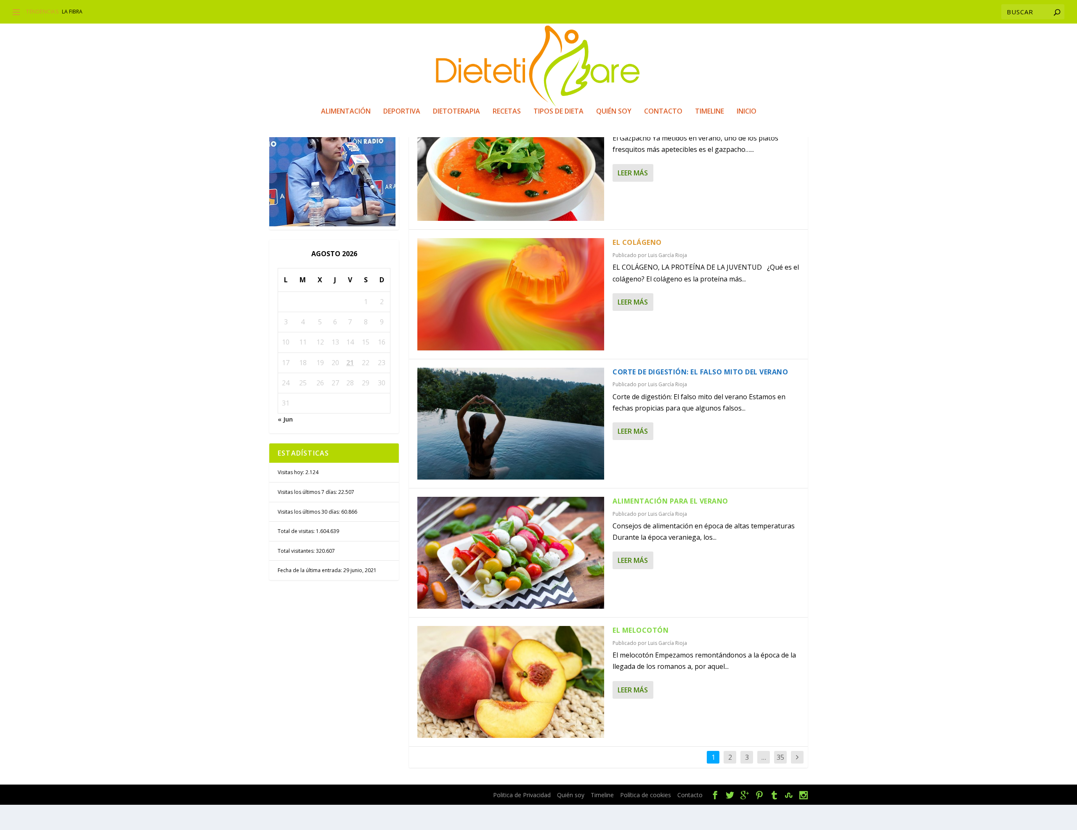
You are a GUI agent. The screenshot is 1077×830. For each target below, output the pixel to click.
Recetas (507, 112)
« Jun (285, 419)
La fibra (72, 11)
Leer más (633, 173)
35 (780, 757)
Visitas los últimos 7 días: (308, 492)
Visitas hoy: (291, 472)
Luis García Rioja (667, 255)
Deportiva (401, 112)
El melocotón (640, 630)
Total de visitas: (297, 531)
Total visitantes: (297, 550)
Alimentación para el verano (670, 501)
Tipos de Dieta (558, 112)
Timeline (709, 112)
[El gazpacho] (510, 165)
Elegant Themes (340, 795)
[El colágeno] (510, 294)
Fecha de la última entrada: (310, 570)
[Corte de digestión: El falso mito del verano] (510, 424)
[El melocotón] (510, 682)
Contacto (663, 112)
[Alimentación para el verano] (510, 553)
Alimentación (346, 112)
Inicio (746, 112)
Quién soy (613, 112)
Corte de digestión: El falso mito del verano (700, 372)
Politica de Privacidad (522, 795)
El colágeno (637, 242)
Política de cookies (645, 795)
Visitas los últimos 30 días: (309, 511)
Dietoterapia (456, 112)
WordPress (429, 795)
